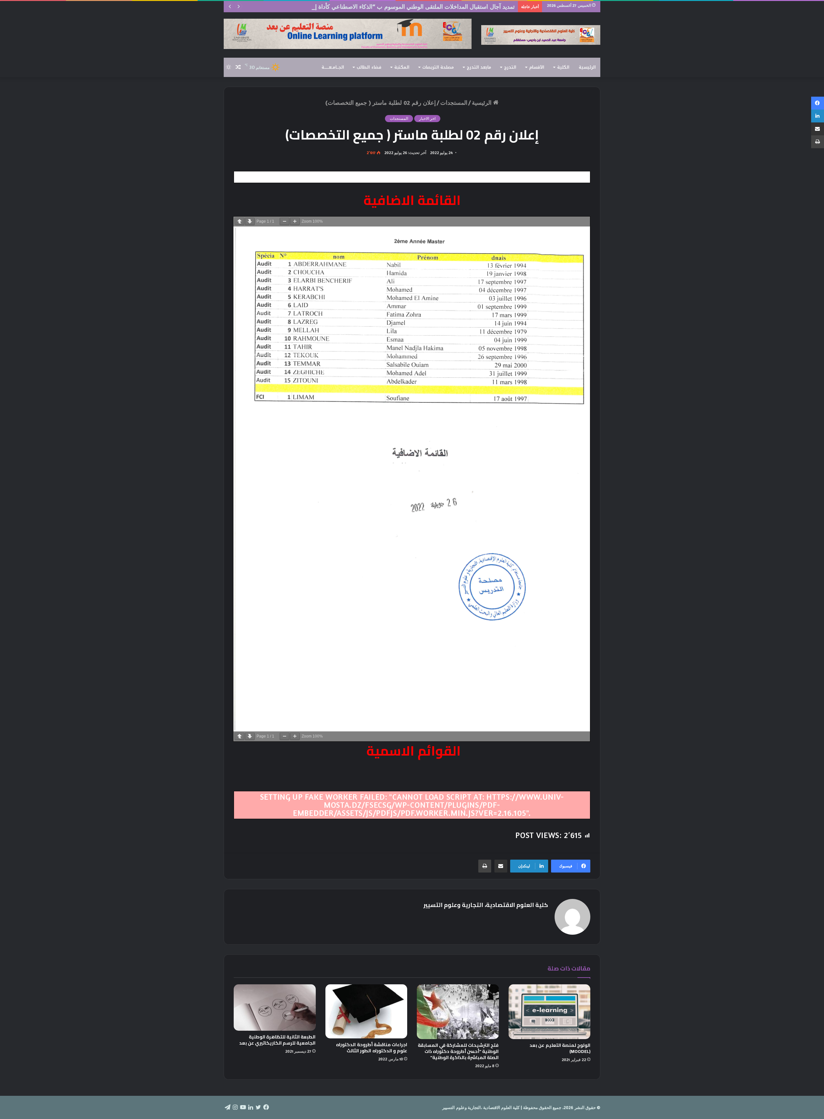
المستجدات (453, 102)
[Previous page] (239, 221)
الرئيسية (587, 67)
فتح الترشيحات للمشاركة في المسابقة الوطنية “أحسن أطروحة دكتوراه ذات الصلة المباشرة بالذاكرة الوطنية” (458, 1051)
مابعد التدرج (479, 67)
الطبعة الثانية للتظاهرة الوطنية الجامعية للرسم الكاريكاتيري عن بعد (277, 1040)
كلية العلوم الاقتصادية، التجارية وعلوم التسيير (486, 905)
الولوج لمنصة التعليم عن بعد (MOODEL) (559, 1048)
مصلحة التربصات (438, 67)
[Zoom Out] (284, 221)
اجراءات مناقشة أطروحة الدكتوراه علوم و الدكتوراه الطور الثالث (371, 1047)
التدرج (510, 67)
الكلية (563, 67)
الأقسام (536, 67)
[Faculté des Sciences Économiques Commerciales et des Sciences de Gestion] (540, 35)
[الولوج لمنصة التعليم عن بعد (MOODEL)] (550, 1011)
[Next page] (250, 221)
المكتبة (401, 67)
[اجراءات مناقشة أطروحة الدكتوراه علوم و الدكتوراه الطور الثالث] (366, 1011)
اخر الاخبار (427, 118)
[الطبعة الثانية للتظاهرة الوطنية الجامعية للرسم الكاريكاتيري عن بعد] (275, 1007)
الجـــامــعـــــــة (333, 67)
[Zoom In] (295, 221)
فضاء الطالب (369, 67)
